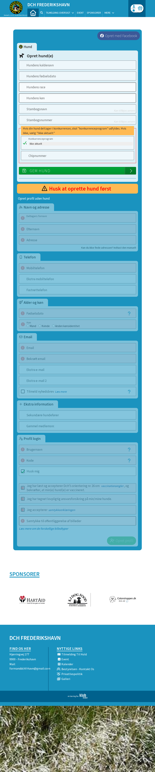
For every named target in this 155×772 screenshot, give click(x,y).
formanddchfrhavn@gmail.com (29, 668)
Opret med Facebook (121, 35)
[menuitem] (33, 13)
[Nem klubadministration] (77, 697)
